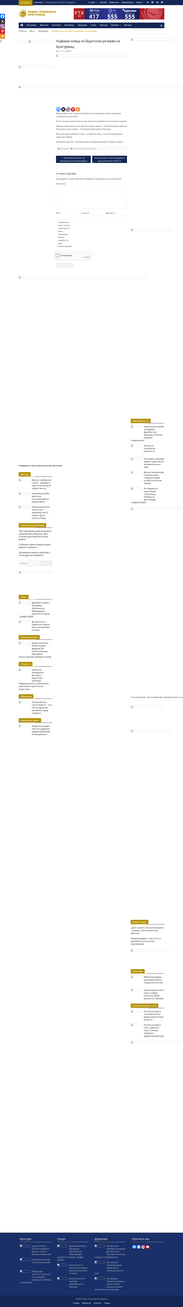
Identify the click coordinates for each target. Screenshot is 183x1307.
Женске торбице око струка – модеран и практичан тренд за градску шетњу (41, 484)
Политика (56, 25)
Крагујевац (69, 25)
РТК (70, 51)
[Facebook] (58, 109)
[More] (78, 109)
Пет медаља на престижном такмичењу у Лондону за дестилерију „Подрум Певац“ (144, 495)
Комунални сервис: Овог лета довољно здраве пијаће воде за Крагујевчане (41, 730)
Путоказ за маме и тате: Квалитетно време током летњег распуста (154, 1015)
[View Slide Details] (134, 715)
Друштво (44, 25)
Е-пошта (85, 212)
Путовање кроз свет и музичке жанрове (41, 1261)
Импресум (86, 1303)
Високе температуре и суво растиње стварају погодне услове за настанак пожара (154, 478)
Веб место (110, 213)
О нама (91, 2)
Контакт (103, 2)
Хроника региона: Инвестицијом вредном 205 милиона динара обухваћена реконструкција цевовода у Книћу (35, 650)
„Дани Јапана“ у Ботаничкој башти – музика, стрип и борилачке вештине (147, 930)
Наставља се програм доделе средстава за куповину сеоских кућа (154, 462)
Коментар (61, 183)
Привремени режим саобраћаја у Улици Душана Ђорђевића (34, 554)
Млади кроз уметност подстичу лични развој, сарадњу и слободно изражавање (35, 1277)
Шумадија (82, 25)
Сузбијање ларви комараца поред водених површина (35, 546)
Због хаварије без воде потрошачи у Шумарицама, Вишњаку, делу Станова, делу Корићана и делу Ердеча (35, 535)
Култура (103, 25)
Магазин (128, 25)
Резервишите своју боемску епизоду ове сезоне (40, 465)
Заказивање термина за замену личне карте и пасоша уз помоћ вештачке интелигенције (109, 1284)
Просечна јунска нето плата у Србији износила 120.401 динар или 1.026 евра (154, 994)
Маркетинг (114, 2)
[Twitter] (139, 1247)
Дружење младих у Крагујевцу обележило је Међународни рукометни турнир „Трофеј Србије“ (34, 609)
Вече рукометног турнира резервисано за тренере (77, 1282)
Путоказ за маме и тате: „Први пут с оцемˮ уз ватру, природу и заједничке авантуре (154, 1030)
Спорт (93, 25)
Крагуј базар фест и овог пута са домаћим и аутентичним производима (146, 941)
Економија (31, 25)
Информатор (127, 2)
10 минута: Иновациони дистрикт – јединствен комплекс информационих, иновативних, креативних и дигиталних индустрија (34, 679)
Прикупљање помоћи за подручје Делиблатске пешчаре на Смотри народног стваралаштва (147, 433)
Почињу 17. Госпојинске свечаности (149, 448)
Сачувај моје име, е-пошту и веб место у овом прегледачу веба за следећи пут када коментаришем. (64, 234)
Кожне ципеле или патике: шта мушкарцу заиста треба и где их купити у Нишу (41, 512)
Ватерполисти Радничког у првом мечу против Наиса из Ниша (41, 625)
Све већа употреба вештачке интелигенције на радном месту (40, 497)
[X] (63, 109)
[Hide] (1, 41)
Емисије (115, 25)
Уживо (139, 2)
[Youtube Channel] (148, 1247)
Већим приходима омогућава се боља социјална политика (153, 980)
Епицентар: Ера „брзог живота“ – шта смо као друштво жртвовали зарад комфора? (42, 707)
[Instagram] (143, 1247)
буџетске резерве (80, 148)
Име (58, 212)
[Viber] (68, 109)
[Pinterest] (73, 109)
